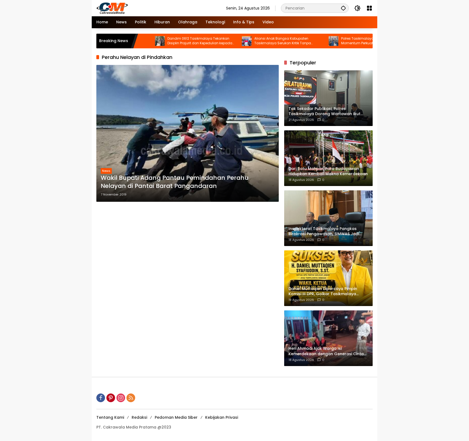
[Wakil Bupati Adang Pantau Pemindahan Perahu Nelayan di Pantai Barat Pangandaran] (187, 133)
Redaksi (139, 417)
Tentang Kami (110, 417)
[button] (343, 8)
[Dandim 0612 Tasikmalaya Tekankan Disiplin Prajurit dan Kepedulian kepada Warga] (138, 41)
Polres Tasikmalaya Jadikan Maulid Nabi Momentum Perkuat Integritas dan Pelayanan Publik (353, 41)
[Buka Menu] (369, 8)
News (106, 171)
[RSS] (130, 397)
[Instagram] (120, 397)
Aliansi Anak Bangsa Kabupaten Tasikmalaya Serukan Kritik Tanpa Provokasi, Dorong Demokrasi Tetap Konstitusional (262, 41)
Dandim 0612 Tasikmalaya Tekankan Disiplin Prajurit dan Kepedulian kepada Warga (178, 41)
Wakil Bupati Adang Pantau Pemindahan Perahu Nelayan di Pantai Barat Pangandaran (175, 182)
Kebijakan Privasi (221, 417)
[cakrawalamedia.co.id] (143, 8)
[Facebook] (100, 397)
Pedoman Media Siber (176, 417)
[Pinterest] (110, 397)
